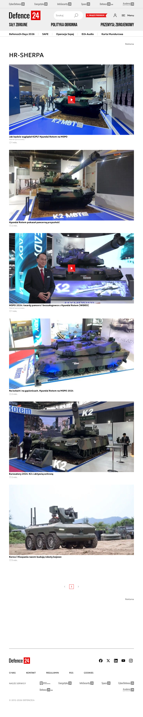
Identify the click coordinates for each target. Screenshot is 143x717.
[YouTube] (123, 660)
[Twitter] (108, 660)
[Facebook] (101, 660)
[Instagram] (131, 660)
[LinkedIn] (116, 660)
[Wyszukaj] (76, 15)
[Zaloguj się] (115, 15)
